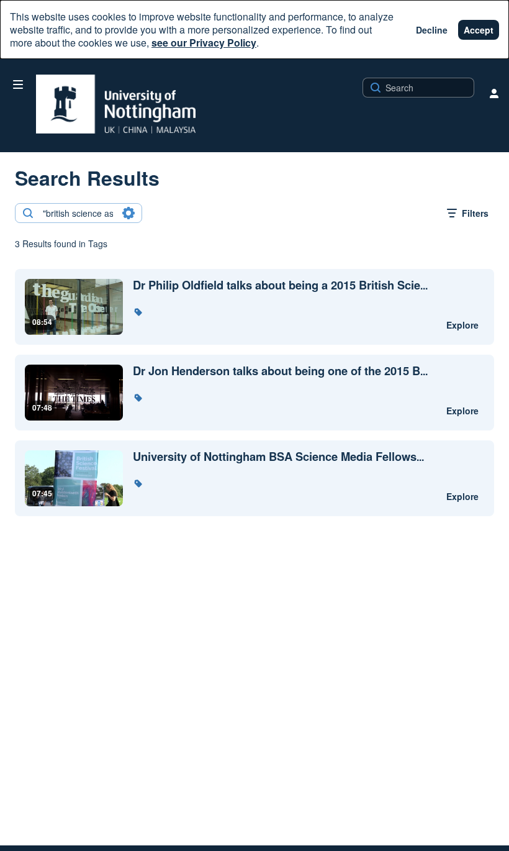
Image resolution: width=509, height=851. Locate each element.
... (280, 285)
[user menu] (494, 93)
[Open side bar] (18, 84)
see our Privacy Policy (203, 42)
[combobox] (77, 213)
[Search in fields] (128, 213)
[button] (138, 312)
